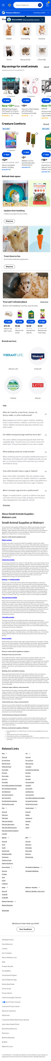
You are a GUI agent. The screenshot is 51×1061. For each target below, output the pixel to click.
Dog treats (5, 770)
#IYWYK (4, 1042)
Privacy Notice (7, 993)
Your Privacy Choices (13, 1002)
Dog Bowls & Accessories (9, 801)
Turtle (3, 848)
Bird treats (29, 848)
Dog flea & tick (6, 792)
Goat (3, 877)
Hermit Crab (5, 851)
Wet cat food (29, 763)
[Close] (42, 20)
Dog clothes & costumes (9, 788)
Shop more (44, 302)
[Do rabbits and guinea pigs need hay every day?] (45, 434)
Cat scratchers (30, 782)
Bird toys (28, 854)
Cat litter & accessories (32, 770)
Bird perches (29, 857)
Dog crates (5, 776)
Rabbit (28, 815)
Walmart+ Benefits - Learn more (35, 891)
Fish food (5, 815)
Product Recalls (7, 966)
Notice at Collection (9, 1011)
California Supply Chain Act (11, 997)
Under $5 (4, 894)
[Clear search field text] (36, 5)
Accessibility (6, 971)
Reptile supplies (7, 854)
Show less (6, 505)
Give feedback (25, 929)
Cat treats (28, 767)
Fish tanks (5, 818)
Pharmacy (5, 1033)
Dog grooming (6, 798)
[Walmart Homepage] (9, 5)
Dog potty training (7, 795)
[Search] (40, 5)
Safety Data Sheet (8, 984)
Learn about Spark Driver (10, 1024)
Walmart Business (7, 905)
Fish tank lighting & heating (10, 831)
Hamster (28, 821)
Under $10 (5, 897)
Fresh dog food (6, 767)
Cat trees (28, 779)
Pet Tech (4, 773)
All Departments (8, 940)
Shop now (9, 221)
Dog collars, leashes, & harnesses (12, 785)
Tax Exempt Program (9, 975)
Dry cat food (29, 760)
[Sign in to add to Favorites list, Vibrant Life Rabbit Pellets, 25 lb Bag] (17, 134)
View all (46, 67)
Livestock (5, 883)
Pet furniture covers (8, 804)
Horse (3, 880)
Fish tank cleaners (7, 821)
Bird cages (29, 851)
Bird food (28, 844)
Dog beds (5, 782)
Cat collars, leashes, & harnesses (35, 798)
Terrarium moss (6, 860)
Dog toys (4, 779)
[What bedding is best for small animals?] (45, 451)
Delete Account (7, 1046)
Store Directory (7, 944)
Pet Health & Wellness (32, 871)
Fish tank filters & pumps (9, 827)
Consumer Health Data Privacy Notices (15, 1020)
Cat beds (28, 785)
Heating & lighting (7, 863)
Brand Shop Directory (9, 1029)
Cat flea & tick (30, 792)
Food (3, 844)
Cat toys (28, 776)
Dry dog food (6, 760)
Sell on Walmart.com (9, 957)
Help (3, 962)
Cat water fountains (31, 801)
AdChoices (6, 1015)
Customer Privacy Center (11, 1006)
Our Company (7, 953)
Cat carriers (29, 788)
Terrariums (5, 857)
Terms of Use (6, 989)
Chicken (4, 874)
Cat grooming (30, 795)
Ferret (27, 824)
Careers (4, 948)
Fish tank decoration (8, 824)
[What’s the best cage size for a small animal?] (45, 490)
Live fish (4, 834)
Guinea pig (29, 818)
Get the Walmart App (9, 980)
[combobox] (28, 5)
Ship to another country (31, 20)
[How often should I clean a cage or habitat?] (45, 470)
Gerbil (27, 827)
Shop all (46, 124)
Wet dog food (6, 763)
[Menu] (4, 5)
